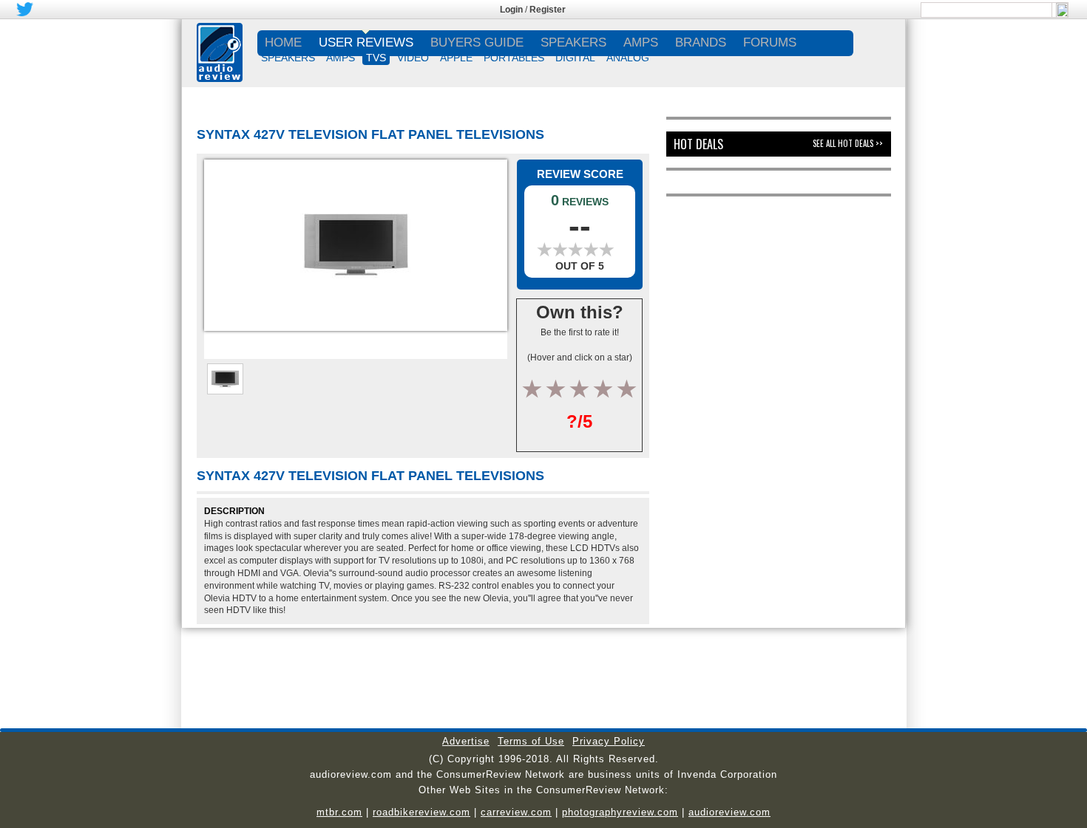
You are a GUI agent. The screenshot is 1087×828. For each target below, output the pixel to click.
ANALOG (627, 58)
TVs (376, 58)
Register (547, 9)
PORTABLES (514, 58)
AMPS (340, 58)
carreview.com (516, 812)
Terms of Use (531, 741)
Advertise (466, 741)
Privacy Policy (608, 741)
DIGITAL (575, 58)
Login (511, 9)
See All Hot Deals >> (848, 143)
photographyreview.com (620, 812)
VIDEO (413, 58)
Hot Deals (698, 144)
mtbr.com (339, 812)
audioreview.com (729, 812)
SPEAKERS (288, 58)
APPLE (456, 58)
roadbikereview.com (421, 812)
